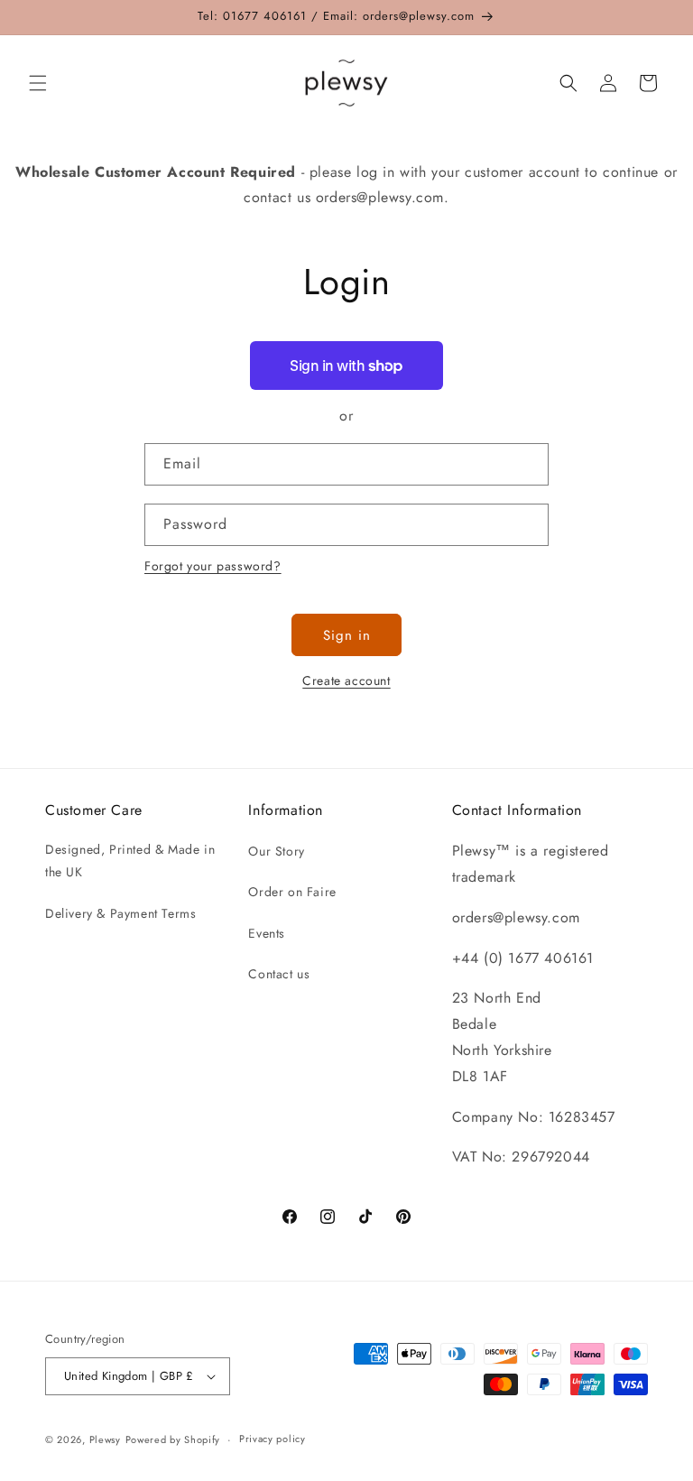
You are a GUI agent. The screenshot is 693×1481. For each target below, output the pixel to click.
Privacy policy (272, 1438)
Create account (346, 680)
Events (266, 933)
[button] (38, 83)
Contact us (279, 974)
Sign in (347, 635)
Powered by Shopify (173, 1439)
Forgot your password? (213, 566)
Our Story (276, 851)
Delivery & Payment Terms (120, 913)
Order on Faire (292, 892)
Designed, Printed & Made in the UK (130, 860)
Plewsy (105, 1439)
